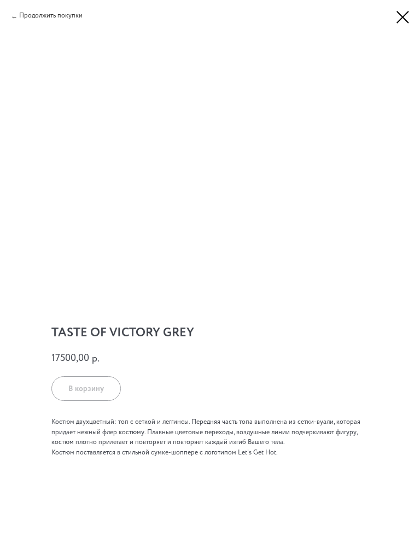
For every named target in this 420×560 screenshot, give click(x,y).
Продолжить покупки (51, 15)
